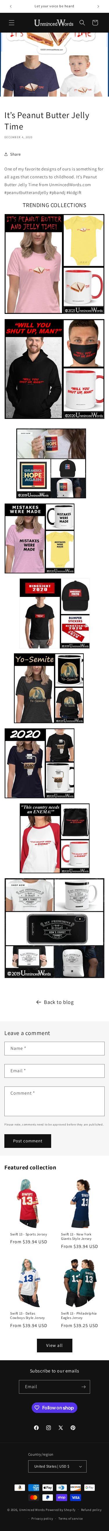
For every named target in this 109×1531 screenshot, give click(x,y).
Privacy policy (42, 1518)
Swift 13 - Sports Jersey (28, 1234)
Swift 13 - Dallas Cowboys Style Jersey (27, 1315)
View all (54, 1345)
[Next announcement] (98, 6)
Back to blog (59, 1002)
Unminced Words (32, 1509)
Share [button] (15, 154)
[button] (11, 22)
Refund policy (91, 1510)
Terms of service (70, 1518)
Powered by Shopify (61, 1509)
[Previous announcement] (10, 6)
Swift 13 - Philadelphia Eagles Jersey (79, 1315)
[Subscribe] (83, 1387)
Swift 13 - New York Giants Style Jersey (76, 1236)
